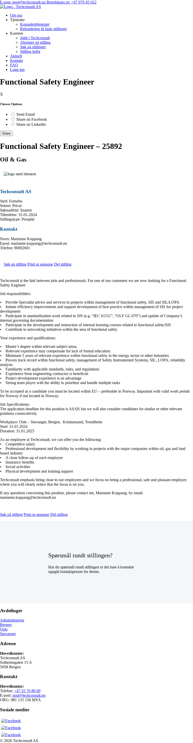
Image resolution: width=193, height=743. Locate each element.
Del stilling (62, 264)
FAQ (14, 65)
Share (6, 133)
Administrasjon (12, 620)
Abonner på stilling (35, 42)
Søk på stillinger (33, 47)
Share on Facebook (31, 119)
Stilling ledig (30, 51)
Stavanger (8, 634)
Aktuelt (16, 56)
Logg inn (17, 69)
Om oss (16, 15)
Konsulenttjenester (35, 24)
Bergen (6, 625)
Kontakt (16, 60)
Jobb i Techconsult (35, 38)
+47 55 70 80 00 (27, 691)
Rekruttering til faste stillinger (43, 29)
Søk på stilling (15, 264)
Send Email (25, 114)
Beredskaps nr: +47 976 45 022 (71, 2)
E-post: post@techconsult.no (23, 2)
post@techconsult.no (28, 695)
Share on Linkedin (31, 124)
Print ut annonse (40, 264)
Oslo (4, 629)
